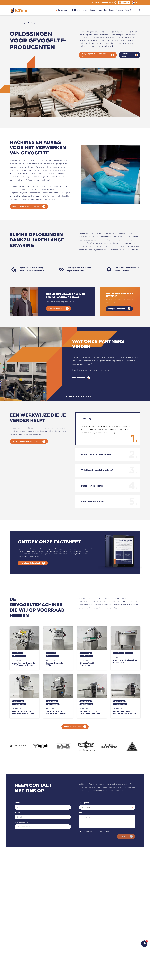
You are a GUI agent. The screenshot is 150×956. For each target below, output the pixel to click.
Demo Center (109, 10)
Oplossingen (62, 10)
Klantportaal (125, 2)
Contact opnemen (55, 308)
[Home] (18, 10)
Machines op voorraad (79, 10)
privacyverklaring (106, 831)
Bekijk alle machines (72, 726)
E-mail (18, 812)
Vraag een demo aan (116, 309)
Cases (99, 10)
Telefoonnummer (22, 822)
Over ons (119, 10)
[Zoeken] (139, 10)
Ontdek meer (125, 55)
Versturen (123, 836)
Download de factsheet (30, 563)
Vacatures (95, 2)
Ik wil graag (84, 803)
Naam (17, 803)
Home (12, 23)
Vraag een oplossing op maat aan (26, 206)
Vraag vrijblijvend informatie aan (94, 55)
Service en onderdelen (108, 2)
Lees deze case (78, 378)
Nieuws (92, 10)
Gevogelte (34, 23)
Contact (128, 10)
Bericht (82, 812)
